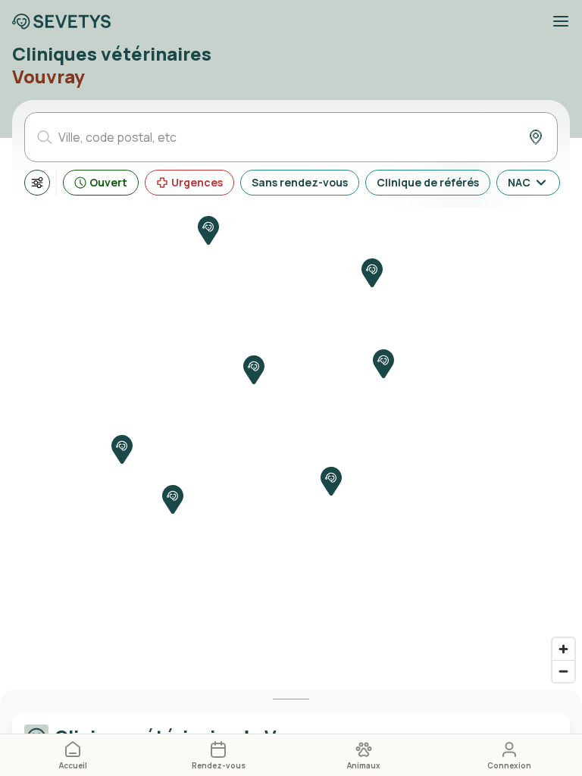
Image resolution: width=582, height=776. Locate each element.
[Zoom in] (563, 649)
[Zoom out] (563, 671)
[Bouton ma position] (536, 137)
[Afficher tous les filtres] (37, 183)
